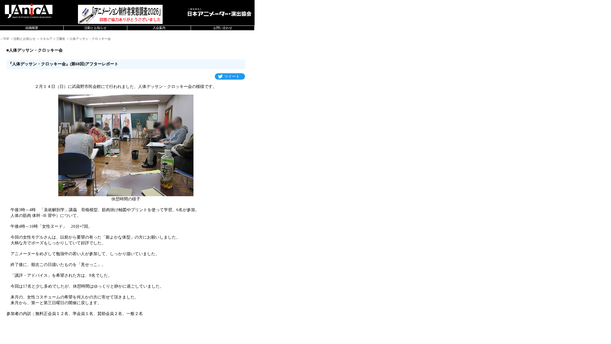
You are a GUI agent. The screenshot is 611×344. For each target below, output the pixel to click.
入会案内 (159, 28)
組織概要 (31, 28)
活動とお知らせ (95, 28)
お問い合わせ (222, 28)
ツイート (232, 76)
